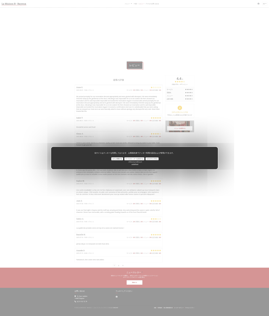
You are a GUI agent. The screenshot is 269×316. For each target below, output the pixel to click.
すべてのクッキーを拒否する (134, 159)
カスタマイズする (152, 159)
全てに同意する (117, 159)
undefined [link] (135, 164)
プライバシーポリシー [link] (135, 162)
